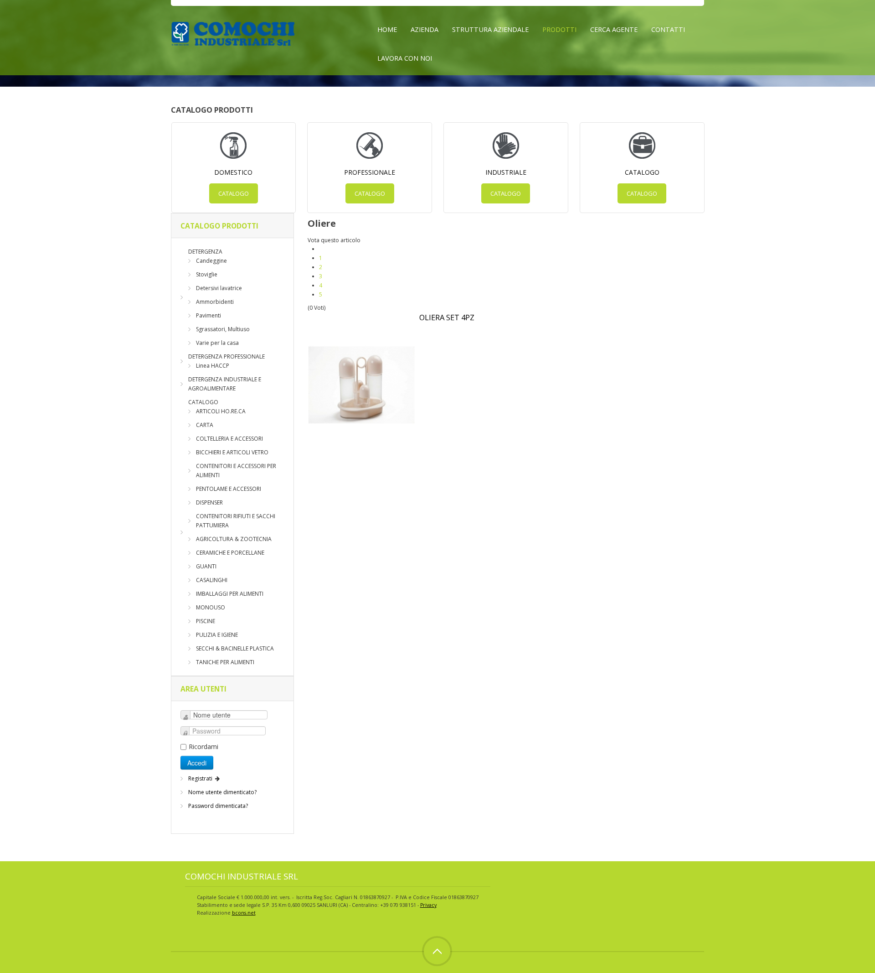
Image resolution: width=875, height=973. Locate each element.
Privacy (428, 905)
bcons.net (244, 913)
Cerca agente (614, 29)
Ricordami (203, 746)
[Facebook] (451, 873)
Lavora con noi (404, 57)
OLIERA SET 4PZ (446, 317)
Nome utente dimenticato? (222, 792)
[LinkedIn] (501, 873)
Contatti (668, 29)
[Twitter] (468, 873)
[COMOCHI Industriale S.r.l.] (232, 32)
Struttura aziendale (490, 29)
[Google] (484, 873)
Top (437, 951)
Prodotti (559, 29)
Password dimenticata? (218, 806)
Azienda (424, 29)
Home (387, 29)
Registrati (201, 778)
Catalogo (233, 193)
